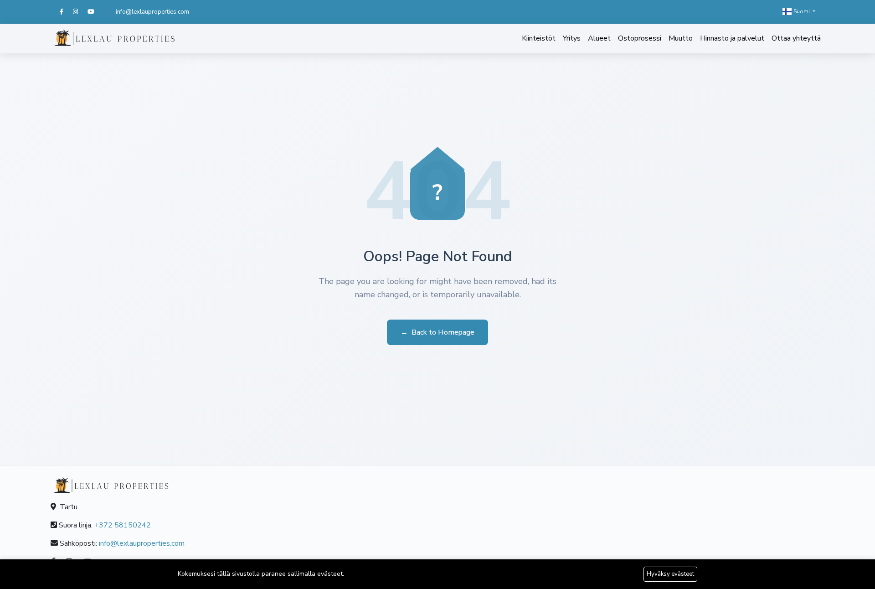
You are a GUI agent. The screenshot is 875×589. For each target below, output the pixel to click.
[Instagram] (80, 12)
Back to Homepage (437, 332)
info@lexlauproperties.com (152, 12)
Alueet (599, 38)
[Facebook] (66, 12)
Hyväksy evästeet (670, 574)
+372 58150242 (122, 525)
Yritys (572, 38)
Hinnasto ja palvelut (732, 38)
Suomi (801, 11)
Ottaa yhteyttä (796, 38)
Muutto (681, 38)
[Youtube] (95, 12)
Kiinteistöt (539, 38)
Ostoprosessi (639, 38)
